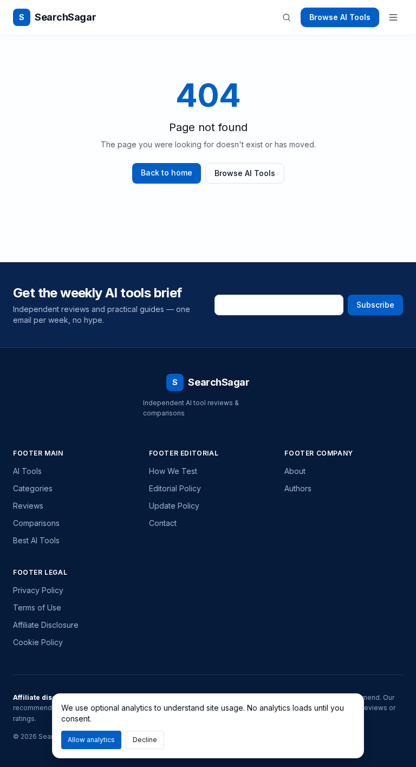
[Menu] (393, 17)
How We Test (173, 471)
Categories (33, 488)
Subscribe (375, 304)
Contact (163, 523)
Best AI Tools (36, 540)
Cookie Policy (38, 642)
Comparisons (36, 523)
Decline (145, 740)
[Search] (286, 17)
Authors (297, 488)
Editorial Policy (175, 488)
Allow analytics (91, 740)
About (295, 471)
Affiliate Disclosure (46, 624)
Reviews (28, 505)
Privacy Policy (38, 590)
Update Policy (174, 505)
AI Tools (27, 471)
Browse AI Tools (339, 17)
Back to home (166, 172)
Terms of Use (37, 607)
